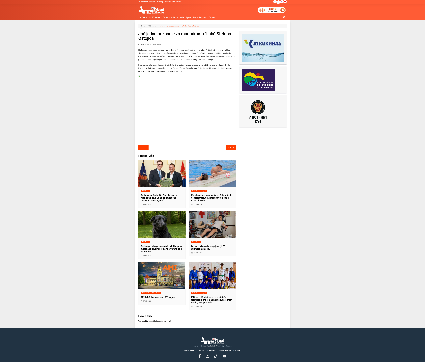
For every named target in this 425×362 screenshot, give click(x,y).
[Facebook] (200, 356)
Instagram (281, 1)
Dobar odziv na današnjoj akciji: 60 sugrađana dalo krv (208, 247)
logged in (152, 321)
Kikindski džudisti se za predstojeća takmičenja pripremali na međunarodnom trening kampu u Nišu (211, 300)
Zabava (212, 17)
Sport (188, 17)
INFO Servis (154, 17)
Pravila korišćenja (169, 2)
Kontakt (178, 2)
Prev (144, 147)
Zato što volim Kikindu (173, 17)
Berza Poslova (199, 17)
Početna (143, 17)
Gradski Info (146, 293)
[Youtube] (224, 356)
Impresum (152, 2)
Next (229, 147)
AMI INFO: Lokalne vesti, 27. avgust (158, 297)
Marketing (159, 2)
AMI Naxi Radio (143, 2)
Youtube (285, 1)
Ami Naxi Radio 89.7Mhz (211, 346)
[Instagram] (207, 356)
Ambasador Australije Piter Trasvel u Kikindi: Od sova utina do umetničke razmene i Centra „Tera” (159, 198)
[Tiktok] (215, 356)
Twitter (278, 2)
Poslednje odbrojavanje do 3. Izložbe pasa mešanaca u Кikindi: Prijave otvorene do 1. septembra (162, 249)
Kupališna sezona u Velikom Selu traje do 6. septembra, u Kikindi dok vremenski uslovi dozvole (211, 198)
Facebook (275, 1)
